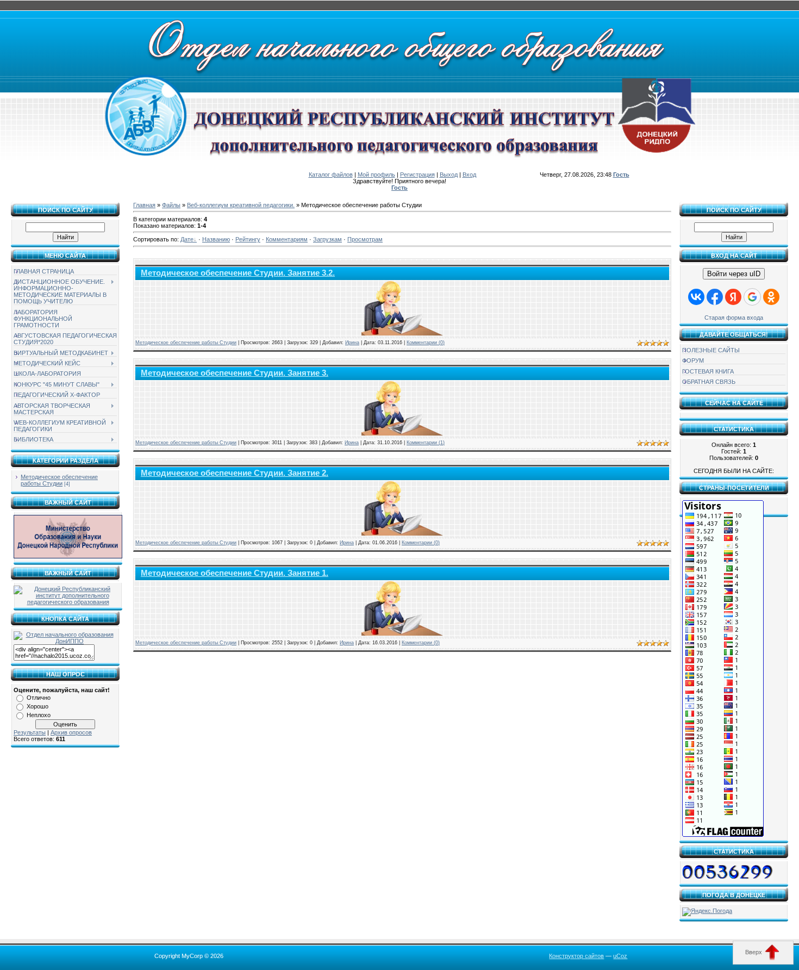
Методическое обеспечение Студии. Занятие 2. (234, 473)
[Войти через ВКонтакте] (696, 297)
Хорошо (37, 706)
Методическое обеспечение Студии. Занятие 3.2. (238, 273)
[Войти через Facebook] (715, 297)
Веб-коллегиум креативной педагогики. (241, 205)
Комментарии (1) (426, 442)
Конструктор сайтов (576, 956)
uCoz (620, 956)
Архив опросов (71, 732)
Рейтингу (247, 239)
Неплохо (39, 715)
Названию (216, 239)
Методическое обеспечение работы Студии (59, 480)
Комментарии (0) (426, 342)
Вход (469, 174)
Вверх (754, 952)
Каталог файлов (331, 174)
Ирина (352, 342)
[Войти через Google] (752, 297)
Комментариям (287, 239)
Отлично (39, 697)
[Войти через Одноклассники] (771, 297)
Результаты (30, 732)
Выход (449, 174)
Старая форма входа (733, 317)
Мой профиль (376, 174)
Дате (186, 239)
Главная (144, 205)
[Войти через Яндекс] (733, 297)
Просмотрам (365, 239)
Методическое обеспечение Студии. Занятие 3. (234, 373)
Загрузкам (327, 239)
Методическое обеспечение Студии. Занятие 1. (234, 573)
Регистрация (417, 174)
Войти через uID (733, 274)
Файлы (171, 205)
